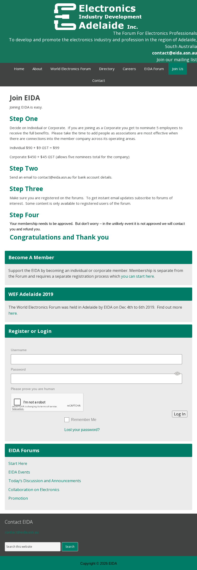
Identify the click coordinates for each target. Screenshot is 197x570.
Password (18, 369)
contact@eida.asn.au (174, 53)
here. (13, 313)
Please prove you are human (33, 389)
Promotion (18, 498)
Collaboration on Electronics (33, 489)
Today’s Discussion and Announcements (44, 480)
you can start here (137, 276)
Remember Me (83, 420)
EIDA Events (19, 472)
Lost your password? (82, 430)
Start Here (17, 463)
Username (19, 350)
